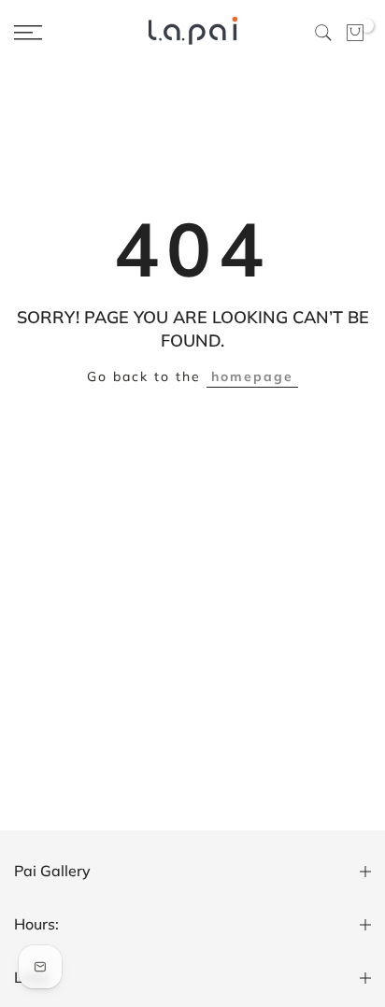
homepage (252, 376)
